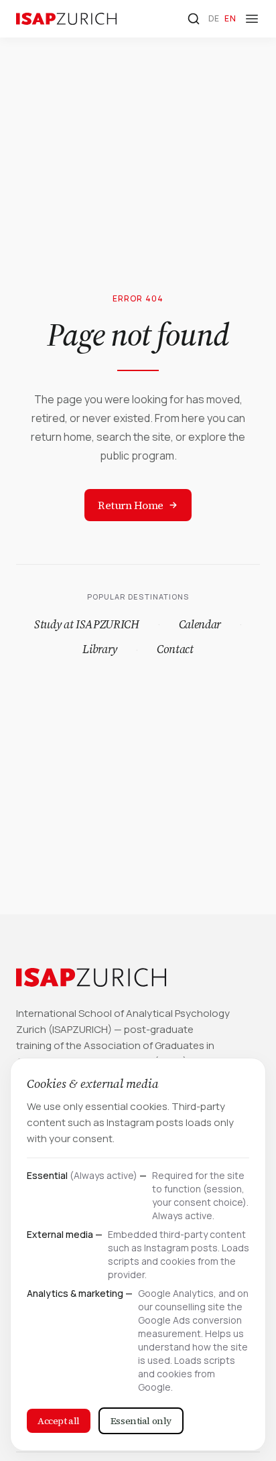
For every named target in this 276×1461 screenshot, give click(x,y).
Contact (175, 649)
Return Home (130, 505)
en (230, 18)
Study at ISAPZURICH (86, 624)
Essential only (141, 1421)
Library (99, 649)
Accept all (59, 1421)
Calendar (200, 624)
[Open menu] (252, 18)
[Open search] (193, 18)
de (214, 18)
